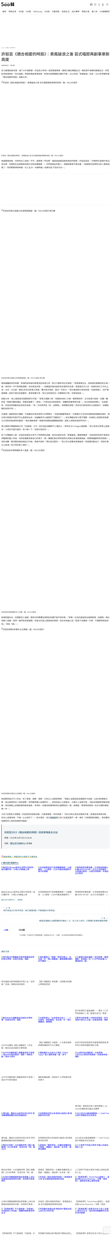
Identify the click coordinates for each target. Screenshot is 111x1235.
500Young (37, 11)
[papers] (99, 4)
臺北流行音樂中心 (8, 899)
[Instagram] (95, 4)
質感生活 (65, 11)
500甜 (28, 11)
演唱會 (20, 899)
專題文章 (85, 11)
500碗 (47, 11)
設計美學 (75, 11)
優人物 (94, 11)
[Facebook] (91, 4)
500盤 (21, 11)
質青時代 (12, 48)
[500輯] (8, 4)
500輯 (7, 48)
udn (2, 48)
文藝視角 (56, 11)
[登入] (103, 4)
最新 (4, 11)
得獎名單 (12, 11)
